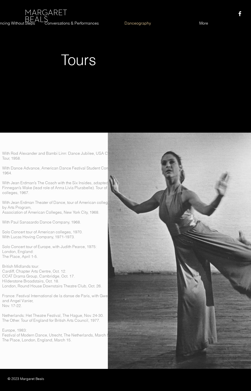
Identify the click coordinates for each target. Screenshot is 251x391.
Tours (78, 60)
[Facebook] (240, 13)
